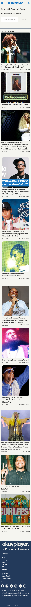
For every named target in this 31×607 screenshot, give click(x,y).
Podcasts (4, 564)
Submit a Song (6, 577)
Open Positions (6, 578)
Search (24, 19)
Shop (3, 566)
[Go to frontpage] (15, 3)
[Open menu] (2, 3)
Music (3, 559)
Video (3, 563)
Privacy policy (6, 575)
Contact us (5, 573)
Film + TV (4, 561)
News (3, 557)
